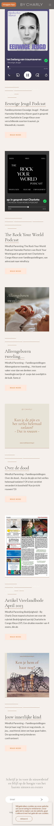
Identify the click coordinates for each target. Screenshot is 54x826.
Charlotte (12, 96)
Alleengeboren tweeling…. (18, 353)
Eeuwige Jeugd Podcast (25, 103)
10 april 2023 (11, 582)
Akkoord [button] (24, 819)
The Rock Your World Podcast (24, 237)
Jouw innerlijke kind (23, 717)
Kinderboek (38, 220)
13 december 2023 (13, 217)
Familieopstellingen (23, 89)
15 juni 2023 (10, 337)
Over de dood (17, 468)
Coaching (9, 89)
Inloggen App (9, 4)
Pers (16, 92)
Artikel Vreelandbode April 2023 (24, 603)
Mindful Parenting (13, 223)
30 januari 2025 (12, 86)
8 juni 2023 (10, 453)
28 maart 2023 (11, 702)
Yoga (21, 589)
